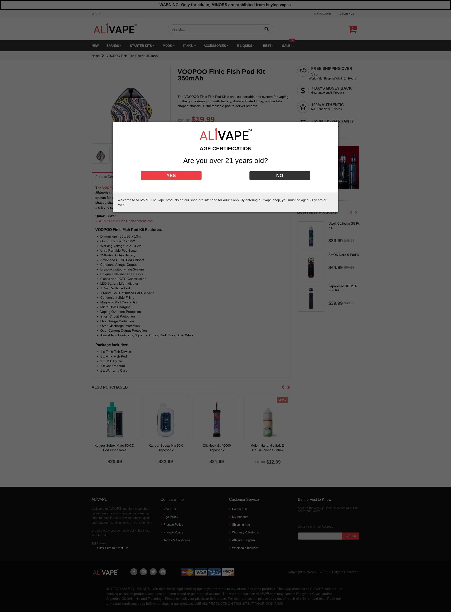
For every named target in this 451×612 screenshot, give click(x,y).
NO (279, 175)
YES (171, 175)
